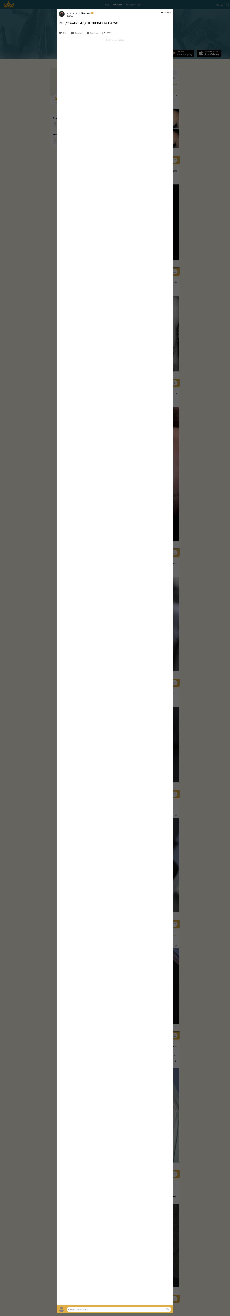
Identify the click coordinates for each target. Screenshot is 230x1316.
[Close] (169, 12)
